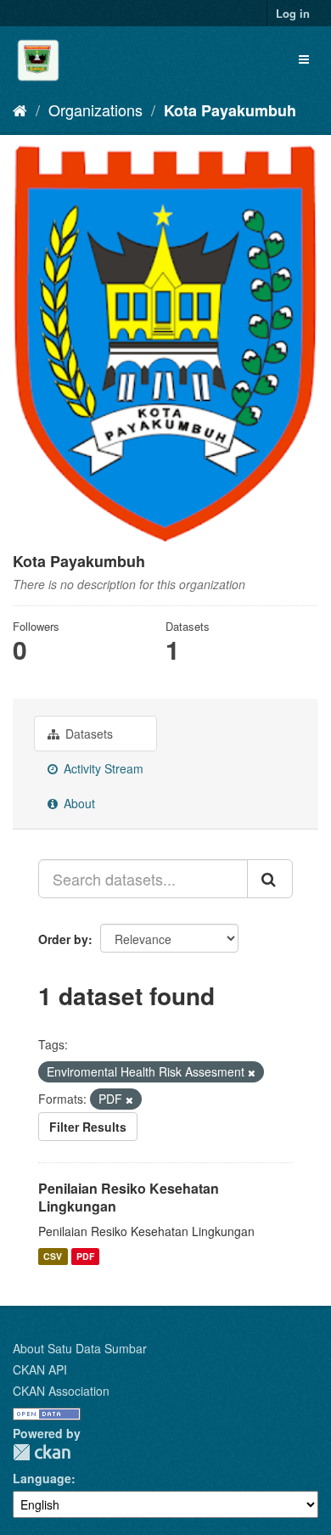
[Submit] (270, 878)
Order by (63, 939)
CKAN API (40, 1369)
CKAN (41, 1452)
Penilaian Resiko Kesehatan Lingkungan (128, 1197)
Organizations (95, 109)
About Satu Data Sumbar (80, 1348)
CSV (52, 1256)
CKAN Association (61, 1390)
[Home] (20, 109)
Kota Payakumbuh (230, 110)
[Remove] (251, 1072)
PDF (85, 1256)
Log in (293, 13)
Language (42, 1478)
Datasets (87, 733)
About (77, 803)
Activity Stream (101, 768)
